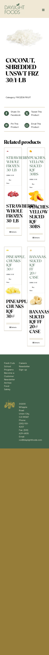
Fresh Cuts (9, 363)
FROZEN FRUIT (23, 97)
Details (14, 232)
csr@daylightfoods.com (30, 439)
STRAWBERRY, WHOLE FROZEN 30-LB (21, 214)
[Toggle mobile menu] (43, 9)
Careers (23, 363)
